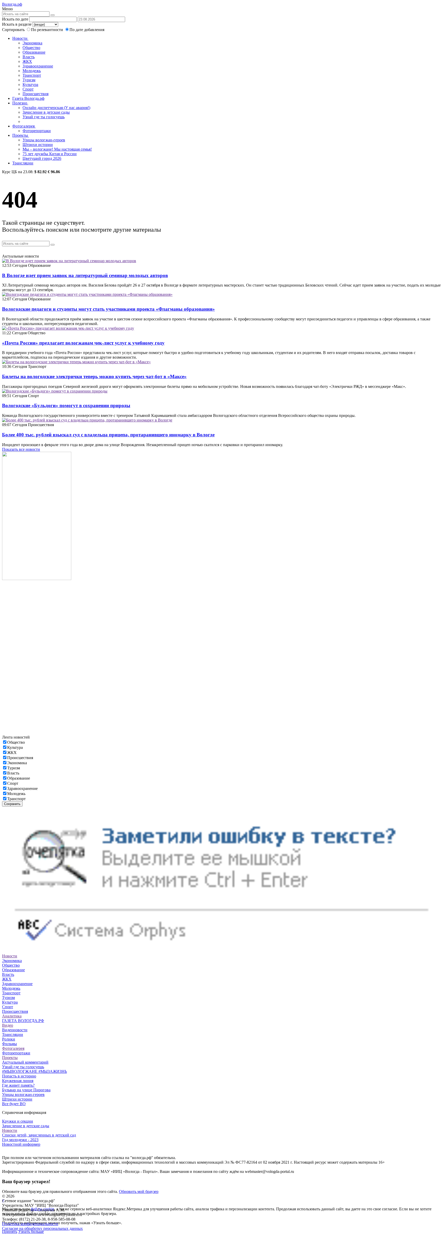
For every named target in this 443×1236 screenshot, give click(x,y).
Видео (7, 1025)
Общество (31, 47)
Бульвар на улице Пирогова (26, 1090)
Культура (30, 84)
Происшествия (35, 94)
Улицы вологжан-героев (44, 140)
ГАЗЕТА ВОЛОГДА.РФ (23, 1020)
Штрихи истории (38, 144)
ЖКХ (27, 61)
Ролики (8, 1039)
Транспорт (32, 75)
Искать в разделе (17, 24)
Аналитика (12, 1016)
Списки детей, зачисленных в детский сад (39, 1135)
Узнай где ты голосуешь (44, 117)
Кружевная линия (17, 1080)
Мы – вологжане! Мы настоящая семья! (57, 149)
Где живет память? (18, 1085)
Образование (34, 52)
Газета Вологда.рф (28, 98)
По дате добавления (86, 29)
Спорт (28, 89)
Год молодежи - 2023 (20, 1139)
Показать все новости (21, 449)
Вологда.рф (12, 4)
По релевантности (47, 29)
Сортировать (13, 29)
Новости (20, 38)
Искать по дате (15, 19)
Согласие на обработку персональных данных (42, 1228)
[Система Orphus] (221, 951)
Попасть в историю (19, 1076)
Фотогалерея (24, 126)
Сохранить (12, 804)
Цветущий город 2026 (42, 158)
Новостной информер (21, 1144)
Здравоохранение (38, 66)
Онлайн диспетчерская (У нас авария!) (56, 107)
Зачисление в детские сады (46, 112)
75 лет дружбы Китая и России (50, 154)
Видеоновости (14, 1030)
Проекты (20, 135)
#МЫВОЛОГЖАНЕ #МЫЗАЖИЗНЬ (34, 1071)
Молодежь (32, 70)
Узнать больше (31, 1231)
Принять (9, 1231)
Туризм (29, 80)
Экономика (32, 43)
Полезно (20, 103)
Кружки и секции (17, 1121)
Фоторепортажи (37, 131)
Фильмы (9, 1044)
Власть (29, 57)
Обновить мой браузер (138, 1191)
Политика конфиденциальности (30, 1224)
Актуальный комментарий (25, 1062)
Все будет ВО (14, 1104)
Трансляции (22, 163)
